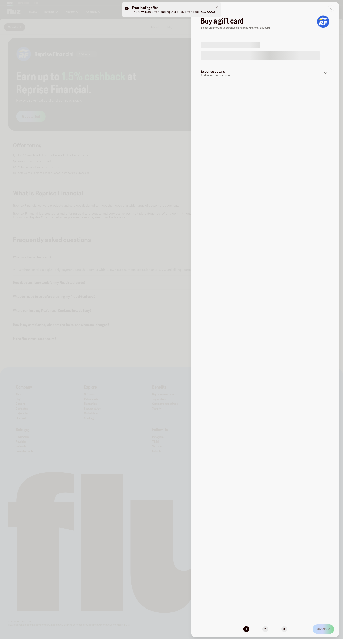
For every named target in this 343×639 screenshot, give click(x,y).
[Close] (331, 8)
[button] (265, 73)
